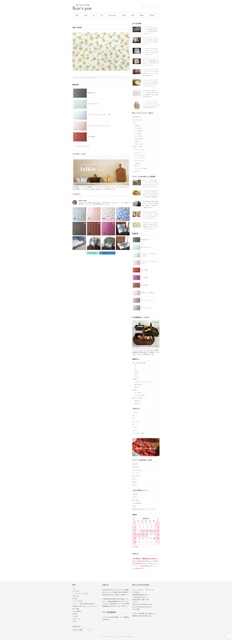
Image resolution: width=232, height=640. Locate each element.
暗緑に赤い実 (91, 93)
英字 (133, 424)
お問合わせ (75, 613)
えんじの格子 (144, 285)
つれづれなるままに (137, 470)
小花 (133, 415)
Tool (102, 15)
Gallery (142, 15)
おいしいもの (135, 473)
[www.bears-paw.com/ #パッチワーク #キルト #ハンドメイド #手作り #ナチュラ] (79, 214)
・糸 (135, 365)
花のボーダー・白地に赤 (148, 292)
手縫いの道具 (75, 596)
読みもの (134, 482)
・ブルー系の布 (137, 133)
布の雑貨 (134, 389)
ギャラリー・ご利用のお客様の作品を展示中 (83, 603)
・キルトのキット (138, 152)
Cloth (85, 15)
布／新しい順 (75, 591)
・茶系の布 (136, 141)
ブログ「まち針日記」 (77, 601)
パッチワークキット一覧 (138, 149)
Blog (132, 15)
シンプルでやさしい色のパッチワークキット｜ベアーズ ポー (112, 636)
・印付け (136, 373)
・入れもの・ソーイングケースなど (142, 381)
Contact (152, 15)
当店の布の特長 (136, 116)
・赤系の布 (136, 125)
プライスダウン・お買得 (138, 433)
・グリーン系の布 (138, 136)
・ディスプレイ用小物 (139, 395)
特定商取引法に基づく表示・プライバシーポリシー (144, 509)
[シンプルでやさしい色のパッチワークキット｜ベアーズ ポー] (82, 5)
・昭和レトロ (137, 403)
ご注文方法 (135, 494)
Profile (124, 15)
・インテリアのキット (139, 160)
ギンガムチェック (136, 421)
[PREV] (134, 518)
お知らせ (134, 485)
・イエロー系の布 (138, 138)
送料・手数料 (135, 500)
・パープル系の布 (138, 131)
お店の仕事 (135, 464)
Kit (94, 15)
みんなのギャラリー (137, 171)
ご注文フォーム (136, 497)
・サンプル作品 (137, 392)
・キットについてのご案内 (140, 168)
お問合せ (134, 602)
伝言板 (134, 506)
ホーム (74, 588)
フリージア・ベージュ (147, 300)
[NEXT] (158, 518)
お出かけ (134, 479)
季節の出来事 (135, 467)
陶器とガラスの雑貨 (137, 398)
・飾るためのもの (138, 384)
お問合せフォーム (154, 566)
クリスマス (135, 430)
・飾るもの (136, 387)
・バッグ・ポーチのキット (140, 158)
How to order (112, 15)
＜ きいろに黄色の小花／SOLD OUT (81, 146)
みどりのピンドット (93, 103)
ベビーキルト (135, 412)
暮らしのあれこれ (136, 476)
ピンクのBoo (144, 277)
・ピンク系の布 (137, 128)
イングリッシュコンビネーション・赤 (98, 125)
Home (77, 15)
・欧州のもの (137, 400)
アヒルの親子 (91, 136)
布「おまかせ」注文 (137, 119)
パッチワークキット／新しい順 (80, 593)
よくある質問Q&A (136, 503)
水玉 (133, 418)
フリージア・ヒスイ (146, 307)
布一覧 (134, 122)
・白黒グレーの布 (138, 144)
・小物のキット (137, 163)
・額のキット (137, 165)
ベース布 (134, 427)
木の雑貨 (134, 379)
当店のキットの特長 (137, 146)
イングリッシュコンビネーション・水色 (99, 114)
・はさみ (136, 371)
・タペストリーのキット (140, 155)
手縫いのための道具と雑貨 (138, 363)
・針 (135, 368)
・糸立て (136, 376)
